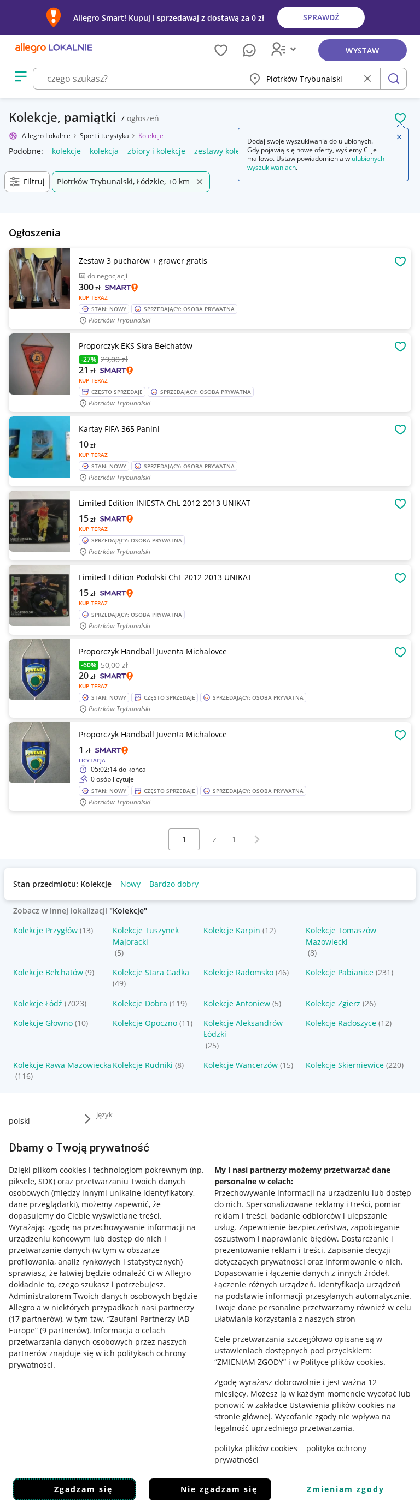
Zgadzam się (83, 1489)
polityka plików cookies (256, 1448)
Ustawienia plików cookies (336, 1405)
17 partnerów (35, 1319)
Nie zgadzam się (219, 1489)
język (104, 1114)
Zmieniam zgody (345, 1489)
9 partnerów (64, 1330)
